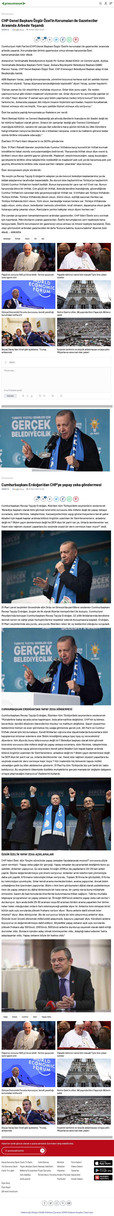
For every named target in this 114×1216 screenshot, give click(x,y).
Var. (43, 238)
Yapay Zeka (46, 1017)
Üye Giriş (5, 1183)
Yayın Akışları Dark (29, 1166)
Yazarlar (75, 1170)
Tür (35, 238)
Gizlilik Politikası (46, 1212)
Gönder (10, 395)
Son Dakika (25, 1174)
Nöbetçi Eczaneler (29, 1170)
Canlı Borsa (43, 1162)
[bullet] (44, 396)
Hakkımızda (26, 1212)
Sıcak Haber (77, 1178)
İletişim (35, 1212)
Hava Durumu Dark (10, 1162)
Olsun (27, 238)
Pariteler (61, 1178)
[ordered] (40, 396)
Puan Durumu (44, 1170)
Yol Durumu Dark (9, 1166)
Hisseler (61, 1170)
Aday (5, 1017)
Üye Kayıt (6, 1187)
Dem (35, 1017)
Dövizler (61, 1166)
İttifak (17, 238)
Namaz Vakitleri (45, 1166)
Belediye (7, 238)
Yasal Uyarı (88, 1212)
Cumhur (25, 1017)
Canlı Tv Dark (26, 1162)
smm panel (25, 1178)
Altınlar (60, 1162)
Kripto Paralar (64, 1174)
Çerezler (57, 1212)
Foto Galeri (76, 1162)
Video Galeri (77, 1166)
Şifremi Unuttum (9, 1191)
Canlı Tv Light (7, 1170)
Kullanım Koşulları (75, 1212)
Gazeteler (76, 1174)
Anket (14, 1017)
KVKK (64, 1212)
